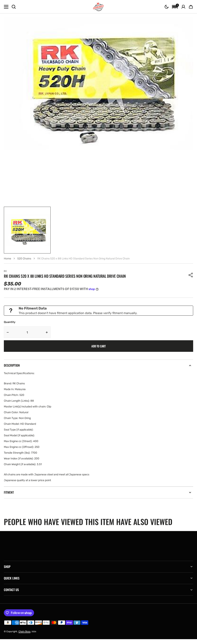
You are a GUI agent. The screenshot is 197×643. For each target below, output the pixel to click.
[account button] (183, 6)
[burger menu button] (6, 6)
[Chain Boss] (98, 7)
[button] (167, 7)
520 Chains (24, 258)
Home (7, 258)
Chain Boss (24, 631)
